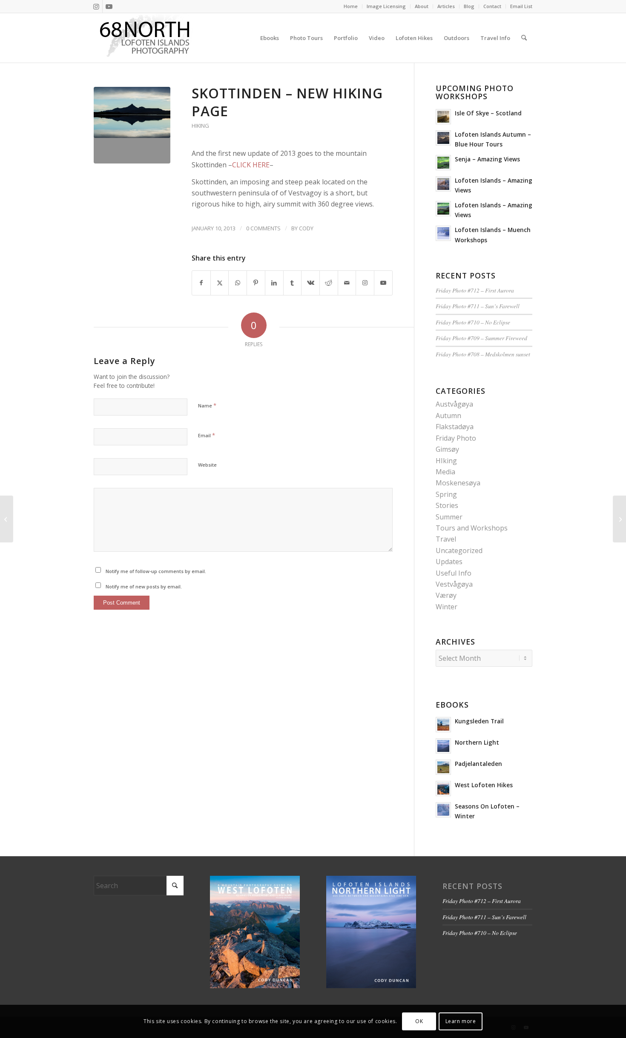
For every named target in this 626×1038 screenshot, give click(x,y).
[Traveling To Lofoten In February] (6, 519)
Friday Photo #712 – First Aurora (475, 290)
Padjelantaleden (478, 764)
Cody (306, 228)
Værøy (446, 595)
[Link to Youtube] (109, 6)
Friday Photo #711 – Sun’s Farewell (478, 306)
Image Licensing (386, 6)
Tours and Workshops (472, 528)
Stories (447, 505)
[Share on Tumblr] (293, 283)
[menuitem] (350, 6)
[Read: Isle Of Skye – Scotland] (443, 116)
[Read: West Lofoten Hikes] (443, 788)
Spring (446, 494)
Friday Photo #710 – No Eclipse (473, 322)
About (421, 6)
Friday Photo (456, 438)
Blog (469, 6)
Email (206, 435)
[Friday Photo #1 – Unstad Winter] (619, 519)
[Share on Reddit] (329, 283)
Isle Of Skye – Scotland (488, 113)
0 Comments (263, 228)
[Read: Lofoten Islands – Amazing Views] (443, 184)
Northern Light (477, 742)
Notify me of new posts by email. (144, 586)
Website (207, 465)
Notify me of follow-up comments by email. (156, 571)
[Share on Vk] (310, 283)
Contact (492, 6)
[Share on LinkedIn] (274, 283)
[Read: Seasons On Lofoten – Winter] (443, 809)
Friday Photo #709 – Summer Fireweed (481, 338)
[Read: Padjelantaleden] (443, 767)
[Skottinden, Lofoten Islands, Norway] (132, 125)
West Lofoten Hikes (484, 785)
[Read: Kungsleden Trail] (443, 724)
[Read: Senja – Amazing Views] (443, 162)
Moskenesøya (458, 482)
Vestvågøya (454, 584)
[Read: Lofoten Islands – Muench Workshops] (443, 233)
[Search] (524, 38)
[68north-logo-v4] (145, 38)
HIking (200, 125)
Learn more (460, 1021)
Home (351, 6)
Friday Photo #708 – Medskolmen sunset (483, 354)
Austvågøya (454, 404)
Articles (446, 6)
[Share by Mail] (347, 283)
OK (419, 1021)
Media (445, 471)
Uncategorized (459, 550)
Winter (446, 606)
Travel (446, 539)
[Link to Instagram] (96, 6)
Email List (521, 6)
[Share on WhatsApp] (238, 283)
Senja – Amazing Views (487, 159)
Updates (449, 561)
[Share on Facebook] (201, 283)
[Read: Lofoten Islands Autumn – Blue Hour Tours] (443, 138)
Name (207, 405)
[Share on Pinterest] (256, 283)
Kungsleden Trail (479, 721)
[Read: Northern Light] (443, 746)
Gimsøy (447, 449)
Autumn (448, 415)
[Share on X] (220, 283)
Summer (449, 517)
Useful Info (453, 573)
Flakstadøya (455, 426)
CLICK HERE (251, 164)
